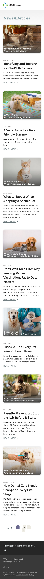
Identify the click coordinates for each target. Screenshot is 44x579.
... (28, 527)
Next (7, 528)
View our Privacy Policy (25, 575)
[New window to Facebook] (5, 550)
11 (23, 530)
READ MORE (9, 82)
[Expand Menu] (41, 5)
